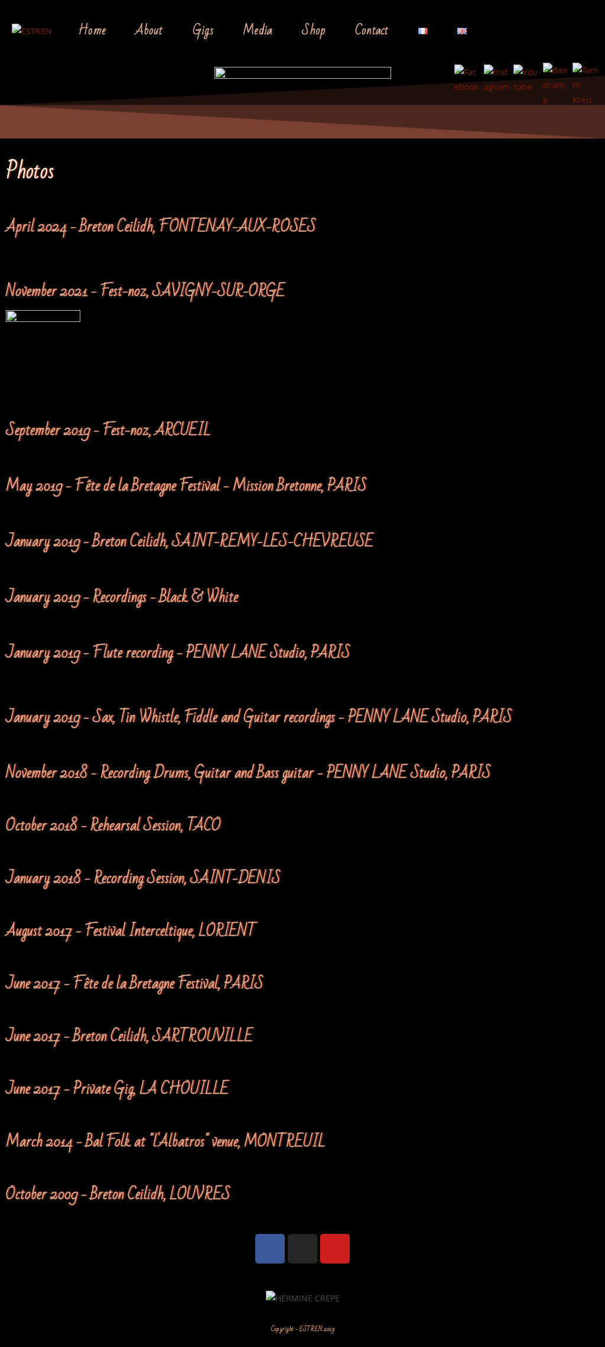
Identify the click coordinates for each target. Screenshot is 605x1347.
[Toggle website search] (501, 30)
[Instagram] (302, 1249)
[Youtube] (335, 1249)
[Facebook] (270, 1249)
